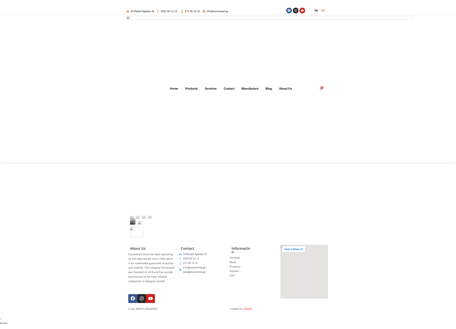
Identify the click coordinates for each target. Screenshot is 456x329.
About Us (285, 88)
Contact (229, 88)
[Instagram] (296, 10)
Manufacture (250, 88)
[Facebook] (289, 10)
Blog (269, 88)
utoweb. (248, 308)
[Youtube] (302, 10)
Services (211, 88)
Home (174, 88)
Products (191, 88)
